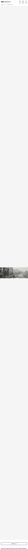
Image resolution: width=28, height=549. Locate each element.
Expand (13, 543)
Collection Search (10, 4)
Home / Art (3, 4)
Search (23, 2)
